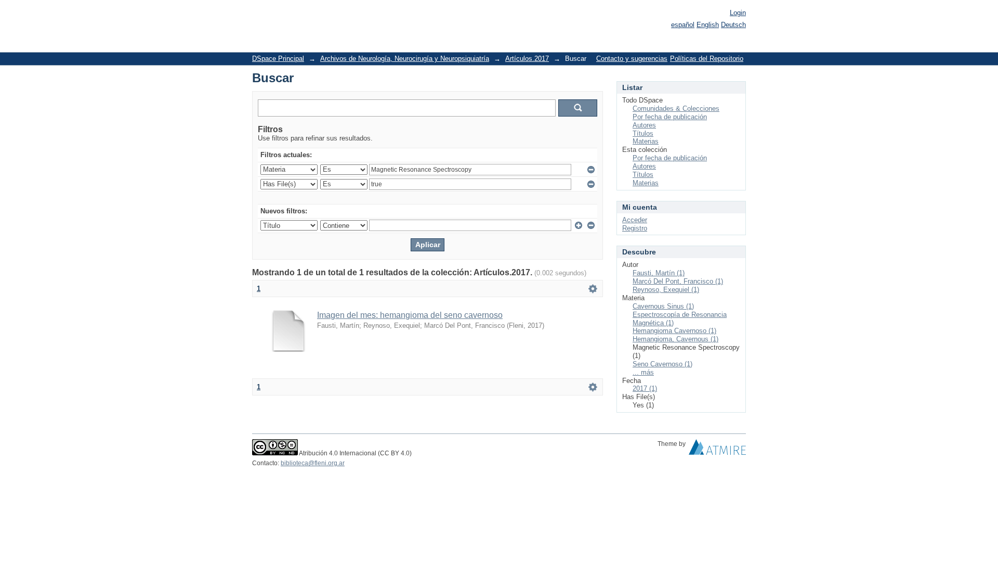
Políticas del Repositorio (706, 58)
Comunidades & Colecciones (676, 108)
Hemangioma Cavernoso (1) (674, 331)
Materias (646, 141)
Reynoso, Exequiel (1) (666, 289)
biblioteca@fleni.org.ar (313, 463)
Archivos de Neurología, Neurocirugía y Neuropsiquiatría (404, 58)
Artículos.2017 (527, 58)
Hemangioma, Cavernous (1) (675, 339)
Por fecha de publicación (670, 117)
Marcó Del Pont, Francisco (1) (678, 281)
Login (738, 13)
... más (643, 372)
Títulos (643, 133)
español (682, 25)
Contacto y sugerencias (631, 58)
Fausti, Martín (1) (659, 273)
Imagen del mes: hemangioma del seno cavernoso (410, 315)
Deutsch (733, 25)
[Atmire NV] (717, 449)
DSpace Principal (278, 58)
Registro (634, 228)
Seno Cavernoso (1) (662, 364)
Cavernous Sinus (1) (663, 306)
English (708, 25)
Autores (644, 125)
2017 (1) (645, 388)
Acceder (634, 220)
